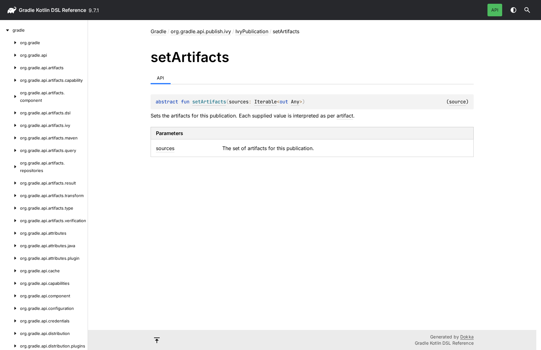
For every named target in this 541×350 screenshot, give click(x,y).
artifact (345, 115)
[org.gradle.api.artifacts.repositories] (10, 167)
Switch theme (513, 10)
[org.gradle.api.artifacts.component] (10, 96)
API (494, 10)
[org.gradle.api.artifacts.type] (10, 208)
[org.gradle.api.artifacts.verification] (10, 220)
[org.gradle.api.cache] (10, 270)
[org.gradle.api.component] (10, 296)
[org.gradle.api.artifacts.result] (10, 183)
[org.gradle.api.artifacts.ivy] (10, 125)
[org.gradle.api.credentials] (10, 321)
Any (295, 101)
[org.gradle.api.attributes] (10, 233)
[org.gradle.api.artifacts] (10, 67)
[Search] (527, 10)
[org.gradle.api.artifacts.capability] (10, 80)
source (457, 101)
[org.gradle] (10, 42)
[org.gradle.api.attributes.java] (10, 245)
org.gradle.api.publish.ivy (201, 31)
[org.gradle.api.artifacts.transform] (10, 195)
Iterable (265, 101)
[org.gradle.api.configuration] (10, 308)
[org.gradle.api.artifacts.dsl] (10, 113)
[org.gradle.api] (10, 55)
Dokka (467, 336)
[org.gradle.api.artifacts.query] (10, 150)
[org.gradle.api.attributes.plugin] (10, 258)
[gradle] (6, 30)
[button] (527, 10)
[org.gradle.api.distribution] (10, 333)
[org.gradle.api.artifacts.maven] (10, 138)
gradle (26, 10)
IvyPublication (251, 31)
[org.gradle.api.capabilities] (10, 283)
